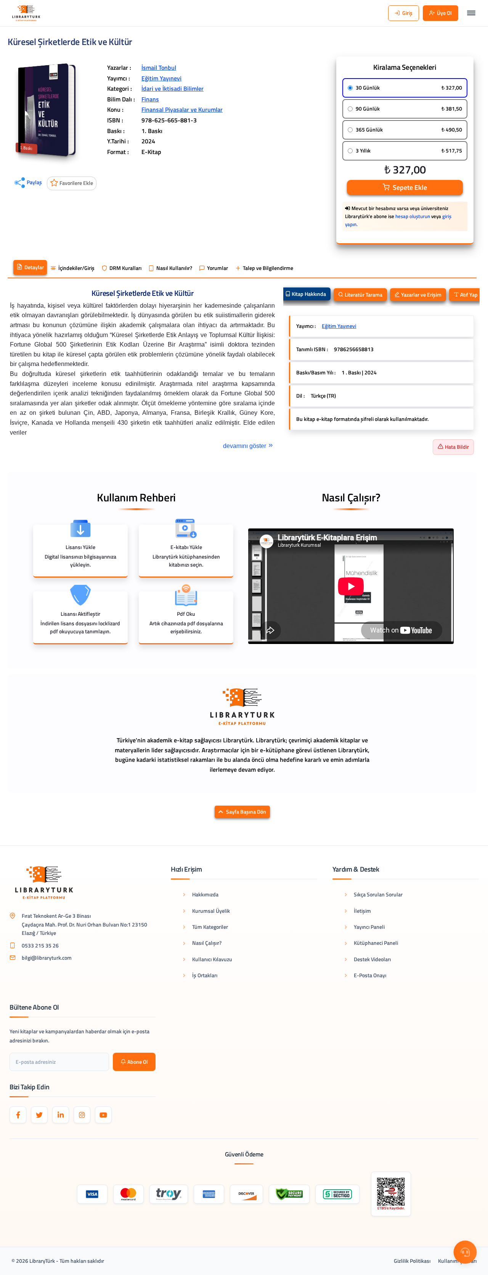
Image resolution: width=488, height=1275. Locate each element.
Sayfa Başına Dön (246, 812)
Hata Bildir (457, 447)
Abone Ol (137, 1062)
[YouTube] (103, 1114)
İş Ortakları (204, 975)
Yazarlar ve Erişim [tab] (420, 295)
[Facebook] (18, 1114)
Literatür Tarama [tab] (363, 295)
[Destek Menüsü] (465, 1252)
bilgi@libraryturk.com (47, 958)
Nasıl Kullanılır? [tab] (174, 268)
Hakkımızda (205, 894)
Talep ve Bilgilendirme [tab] (268, 268)
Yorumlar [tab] (217, 268)
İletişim (362, 911)
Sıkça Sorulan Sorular (378, 894)
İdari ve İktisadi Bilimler (172, 88)
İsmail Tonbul (158, 67)
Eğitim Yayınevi (161, 78)
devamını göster (245, 446)
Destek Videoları (372, 959)
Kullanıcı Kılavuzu (212, 959)
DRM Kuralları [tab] (125, 268)
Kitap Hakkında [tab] (308, 294)
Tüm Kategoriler (210, 927)
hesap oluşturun (412, 216)
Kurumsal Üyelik (211, 911)
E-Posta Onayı (370, 975)
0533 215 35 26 (40, 945)
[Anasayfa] (26, 13)
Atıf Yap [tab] (468, 295)
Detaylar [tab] (34, 267)
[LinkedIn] (60, 1114)
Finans (150, 99)
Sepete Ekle (410, 187)
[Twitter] (39, 1114)
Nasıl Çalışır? (207, 943)
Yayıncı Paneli (369, 927)
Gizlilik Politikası (412, 1261)
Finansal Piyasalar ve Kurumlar (182, 109)
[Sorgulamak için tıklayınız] (391, 1194)
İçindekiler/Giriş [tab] (76, 268)
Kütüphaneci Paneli (376, 943)
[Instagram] (82, 1114)
